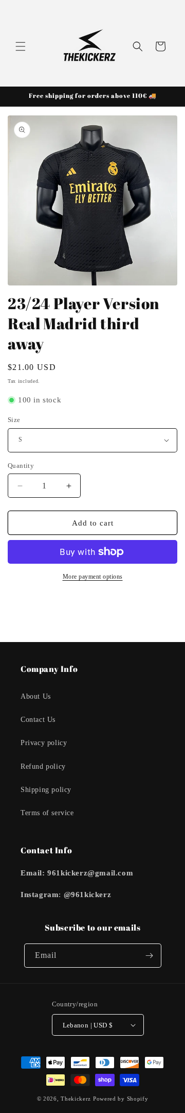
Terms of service (47, 813)
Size (14, 420)
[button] (20, 46)
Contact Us (38, 719)
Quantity (21, 465)
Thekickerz (76, 1098)
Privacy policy (44, 743)
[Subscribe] (149, 955)
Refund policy (43, 766)
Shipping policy (46, 790)
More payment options (93, 576)
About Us (36, 696)
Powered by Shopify (121, 1098)
